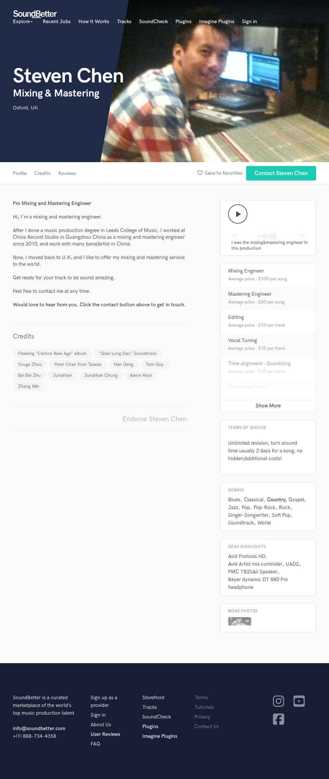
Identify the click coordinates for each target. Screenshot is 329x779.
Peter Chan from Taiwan (78, 364)
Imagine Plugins (216, 22)
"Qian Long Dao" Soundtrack (127, 353)
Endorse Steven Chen (154, 419)
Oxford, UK (25, 108)
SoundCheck (153, 22)
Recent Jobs (57, 22)
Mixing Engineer (246, 271)
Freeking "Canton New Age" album (52, 353)
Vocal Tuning (242, 341)
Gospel (296, 500)
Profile (20, 174)
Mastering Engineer (249, 294)
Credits (42, 174)
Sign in (249, 22)
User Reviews (105, 734)
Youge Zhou (30, 364)
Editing (236, 317)
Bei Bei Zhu (29, 375)
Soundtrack (241, 523)
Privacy (202, 717)
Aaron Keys (141, 375)
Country (276, 500)
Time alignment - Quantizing (259, 364)
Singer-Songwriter (248, 515)
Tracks (124, 22)
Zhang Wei (28, 386)
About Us (101, 725)
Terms (201, 698)
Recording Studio (247, 387)
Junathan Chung (101, 375)
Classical (253, 500)
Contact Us (206, 727)
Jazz (233, 508)
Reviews (67, 174)
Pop (246, 508)
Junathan (62, 375)
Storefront (153, 698)
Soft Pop (281, 515)
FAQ (95, 744)
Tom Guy (155, 364)
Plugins (183, 22)
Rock (284, 508)
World (264, 523)
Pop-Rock (264, 508)
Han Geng (123, 364)
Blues (234, 500)
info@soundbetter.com (39, 729)
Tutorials (204, 707)
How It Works (93, 22)
